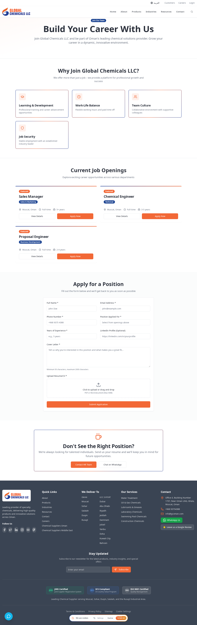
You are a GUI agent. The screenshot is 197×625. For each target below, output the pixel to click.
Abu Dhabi (105, 506)
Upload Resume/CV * (57, 376)
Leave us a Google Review (179, 527)
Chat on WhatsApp (113, 464)
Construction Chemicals (132, 521)
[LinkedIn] (16, 530)
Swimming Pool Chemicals (134, 516)
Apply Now (75, 216)
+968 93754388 (172, 509)
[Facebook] (4, 530)
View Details (37, 216)
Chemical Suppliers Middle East (57, 530)
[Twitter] (10, 530)
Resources (166, 11)
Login (192, 2)
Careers (182, 2)
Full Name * (52, 302)
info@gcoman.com (174, 513)
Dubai (102, 501)
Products (136, 11)
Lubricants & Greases (131, 507)
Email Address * (108, 302)
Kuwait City (105, 538)
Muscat (85, 501)
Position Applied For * (110, 316)
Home (113, 11)
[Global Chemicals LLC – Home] (16, 12)
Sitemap (109, 611)
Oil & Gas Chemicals (131, 502)
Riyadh (103, 510)
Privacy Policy (94, 611)
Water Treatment (129, 498)
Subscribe (123, 569)
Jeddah (103, 515)
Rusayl (85, 520)
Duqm (85, 515)
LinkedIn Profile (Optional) (112, 330)
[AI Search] (192, 12)
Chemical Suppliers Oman (54, 525)
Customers (170, 2)
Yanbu (103, 529)
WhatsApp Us (173, 520)
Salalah (85, 510)
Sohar (84, 506)
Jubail (102, 524)
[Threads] (34, 530)
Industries (151, 11)
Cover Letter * (53, 344)
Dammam (104, 520)
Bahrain (103, 543)
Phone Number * (55, 316)
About (124, 11)
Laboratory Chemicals (131, 511)
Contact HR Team (83, 464)
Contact (180, 11)
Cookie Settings (123, 611)
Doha (102, 533)
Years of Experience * (57, 330)
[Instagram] (22, 530)
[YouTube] (28, 530)
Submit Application (98, 404)
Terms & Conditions (75, 611)
